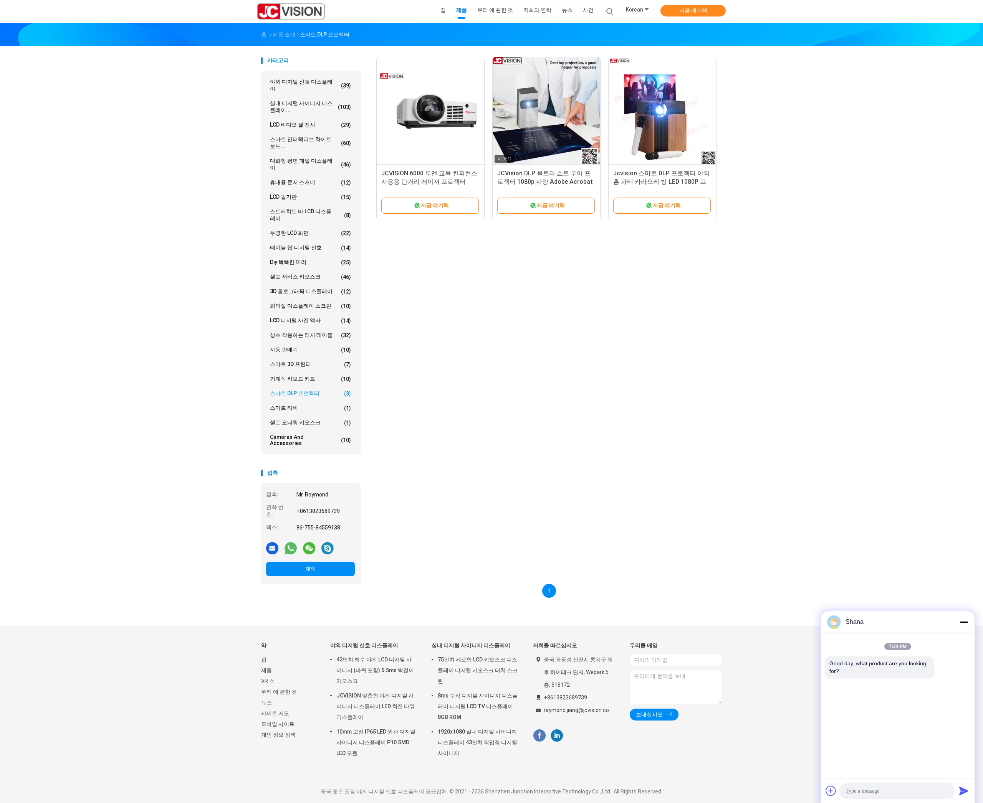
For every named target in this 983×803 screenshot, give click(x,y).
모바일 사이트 (278, 724)
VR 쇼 (268, 681)
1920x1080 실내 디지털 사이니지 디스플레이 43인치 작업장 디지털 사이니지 (477, 742)
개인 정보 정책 (278, 735)
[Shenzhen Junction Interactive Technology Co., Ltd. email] (272, 548)
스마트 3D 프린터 (310, 364)
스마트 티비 (310, 408)
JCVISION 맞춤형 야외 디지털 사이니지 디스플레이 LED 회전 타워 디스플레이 (375, 706)
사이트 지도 (275, 713)
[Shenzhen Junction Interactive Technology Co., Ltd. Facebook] (539, 735)
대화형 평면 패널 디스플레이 (310, 164)
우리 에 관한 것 (279, 692)
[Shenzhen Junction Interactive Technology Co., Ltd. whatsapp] (291, 548)
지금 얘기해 (693, 10)
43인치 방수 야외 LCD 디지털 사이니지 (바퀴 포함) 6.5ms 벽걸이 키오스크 (375, 670)
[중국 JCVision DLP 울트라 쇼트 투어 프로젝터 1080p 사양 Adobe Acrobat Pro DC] (546, 111)
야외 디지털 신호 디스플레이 (310, 85)
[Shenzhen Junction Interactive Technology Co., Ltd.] (291, 11)
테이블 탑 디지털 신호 (310, 247)
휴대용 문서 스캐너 (310, 182)
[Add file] (831, 790)
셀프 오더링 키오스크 (310, 422)
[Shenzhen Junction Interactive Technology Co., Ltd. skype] (327, 548)
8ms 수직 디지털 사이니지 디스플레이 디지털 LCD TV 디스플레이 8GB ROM (478, 706)
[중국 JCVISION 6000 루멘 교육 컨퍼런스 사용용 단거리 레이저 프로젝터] (430, 111)
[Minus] (963, 622)
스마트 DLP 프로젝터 (310, 393)
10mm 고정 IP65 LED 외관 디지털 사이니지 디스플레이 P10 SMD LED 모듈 (375, 742)
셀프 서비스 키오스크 (310, 277)
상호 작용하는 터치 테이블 (310, 335)
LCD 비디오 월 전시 (310, 125)
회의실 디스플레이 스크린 (310, 306)
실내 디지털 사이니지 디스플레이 (471, 645)
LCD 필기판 (310, 197)
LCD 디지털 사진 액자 (310, 320)
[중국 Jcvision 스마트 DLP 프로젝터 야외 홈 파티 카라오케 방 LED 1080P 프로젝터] (662, 111)
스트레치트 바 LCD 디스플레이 (310, 214)
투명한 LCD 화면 (310, 233)
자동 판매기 (310, 349)
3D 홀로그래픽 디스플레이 (310, 291)
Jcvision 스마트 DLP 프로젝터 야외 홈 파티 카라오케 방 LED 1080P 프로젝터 (661, 182)
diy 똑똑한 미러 (310, 262)
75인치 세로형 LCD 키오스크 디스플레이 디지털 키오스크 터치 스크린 (478, 670)
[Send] (964, 790)
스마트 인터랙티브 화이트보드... (310, 142)
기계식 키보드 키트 (310, 379)
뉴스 (266, 702)
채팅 (310, 569)
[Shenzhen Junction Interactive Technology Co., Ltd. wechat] (309, 548)
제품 (266, 670)
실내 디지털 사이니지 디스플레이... (310, 106)
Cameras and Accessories (310, 440)
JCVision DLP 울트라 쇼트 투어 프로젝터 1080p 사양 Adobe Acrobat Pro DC (545, 182)
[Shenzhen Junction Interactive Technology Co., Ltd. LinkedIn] (557, 735)
